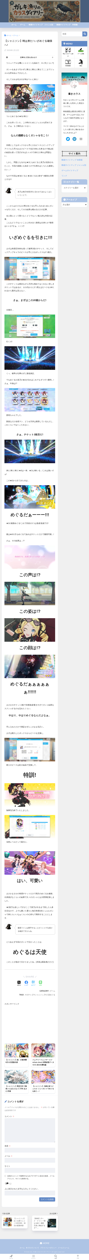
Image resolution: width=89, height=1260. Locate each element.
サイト (7, 1166)
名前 (8, 1146)
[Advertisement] (29, 1021)
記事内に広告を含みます (28, 57)
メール (8, 1156)
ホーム (14, 25)
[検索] (84, 33)
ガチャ (29, 995)
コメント (9, 1116)
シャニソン (39, 995)
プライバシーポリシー (48, 1248)
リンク (64, 176)
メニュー (33, 1258)
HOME (45, 1243)
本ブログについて (32, 1248)
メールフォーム (63, 1248)
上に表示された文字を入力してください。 (22, 1189)
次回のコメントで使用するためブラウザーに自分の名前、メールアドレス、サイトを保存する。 (30, 1177)
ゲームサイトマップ (70, 170)
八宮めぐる (50, 995)
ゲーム (22, 25)
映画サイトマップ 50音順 (67, 25)
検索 (56, 1258)
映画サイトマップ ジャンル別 (41, 25)
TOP (78, 1258)
